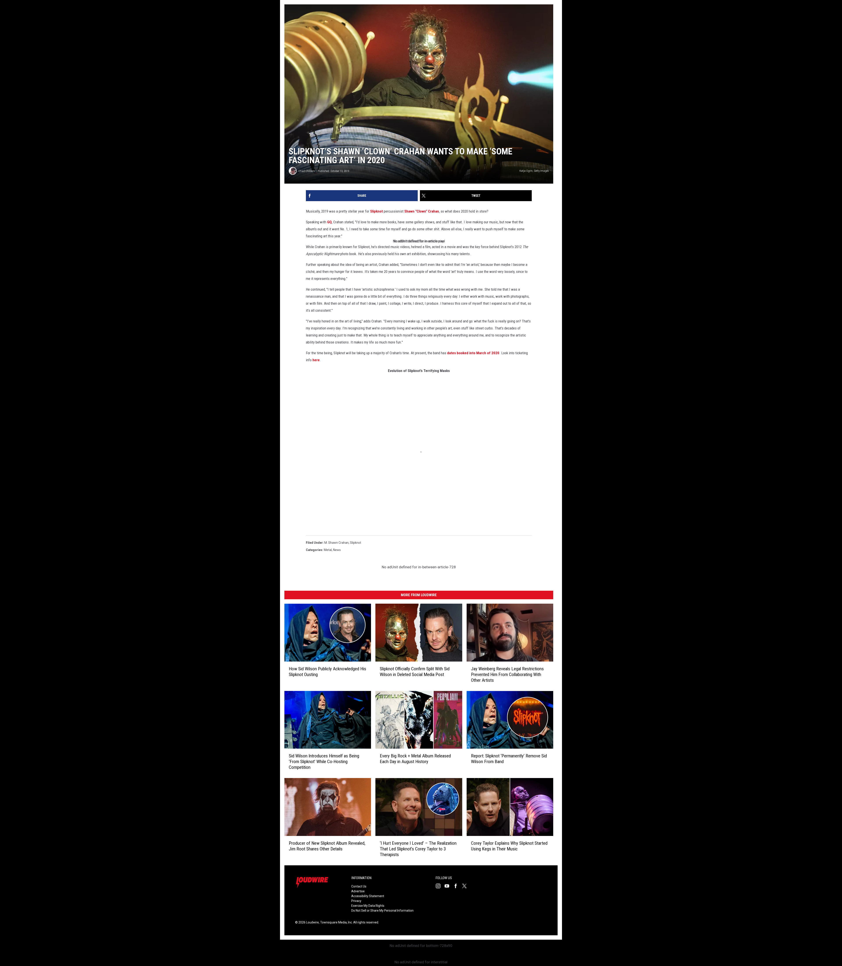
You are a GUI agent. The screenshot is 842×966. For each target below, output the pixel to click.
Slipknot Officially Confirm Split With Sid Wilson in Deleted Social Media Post (415, 671)
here (316, 360)
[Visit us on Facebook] (457, 886)
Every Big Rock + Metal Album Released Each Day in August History (415, 758)
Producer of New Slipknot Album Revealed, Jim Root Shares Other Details (327, 846)
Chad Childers (306, 171)
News (337, 550)
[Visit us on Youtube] (448, 886)
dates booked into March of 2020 (473, 353)
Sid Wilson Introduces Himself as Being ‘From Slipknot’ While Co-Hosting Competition (324, 761)
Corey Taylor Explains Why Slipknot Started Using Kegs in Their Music (509, 846)
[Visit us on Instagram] (439, 886)
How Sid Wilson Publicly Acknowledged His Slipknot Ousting (327, 671)
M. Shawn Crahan (336, 542)
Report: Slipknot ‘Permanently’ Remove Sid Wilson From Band (509, 758)
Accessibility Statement (367, 896)
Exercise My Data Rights (367, 905)
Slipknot (376, 211)
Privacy (356, 901)
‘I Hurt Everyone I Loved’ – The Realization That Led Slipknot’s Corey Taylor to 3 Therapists (418, 849)
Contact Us (358, 886)
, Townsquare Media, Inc (335, 922)
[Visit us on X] (466, 886)
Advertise (358, 891)
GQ (329, 222)
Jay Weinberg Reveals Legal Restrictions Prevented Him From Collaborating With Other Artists (507, 674)
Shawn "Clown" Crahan (421, 211)
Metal (328, 550)
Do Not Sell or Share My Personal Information (382, 910)
